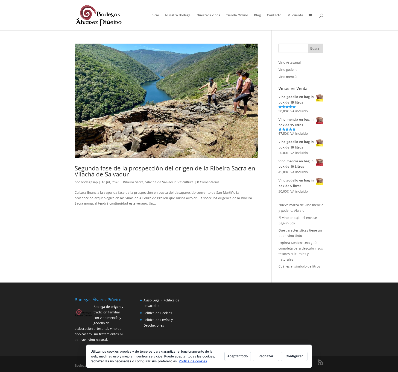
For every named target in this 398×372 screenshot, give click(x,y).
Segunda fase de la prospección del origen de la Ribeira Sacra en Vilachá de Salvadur (165, 171)
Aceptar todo (237, 356)
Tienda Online (237, 15)
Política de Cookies (157, 313)
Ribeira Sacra (133, 182)
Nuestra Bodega (177, 15)
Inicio (155, 15)
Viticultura (185, 182)
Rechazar (266, 356)
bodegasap (89, 182)
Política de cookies (193, 361)
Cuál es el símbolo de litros (299, 266)
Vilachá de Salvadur (160, 182)
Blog (257, 15)
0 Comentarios (208, 182)
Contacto (274, 15)
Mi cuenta (295, 15)
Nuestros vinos (208, 15)
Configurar (294, 356)
